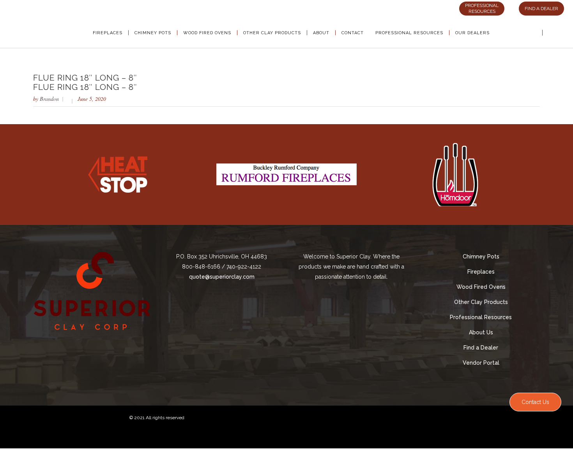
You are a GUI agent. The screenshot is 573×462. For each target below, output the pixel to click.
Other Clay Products (481, 302)
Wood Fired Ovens (481, 287)
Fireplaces (481, 272)
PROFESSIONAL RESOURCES (482, 8)
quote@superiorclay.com (222, 277)
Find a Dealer (480, 347)
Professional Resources (481, 317)
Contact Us (535, 402)
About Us (481, 332)
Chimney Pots (481, 256)
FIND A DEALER (541, 8)
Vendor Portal (481, 363)
